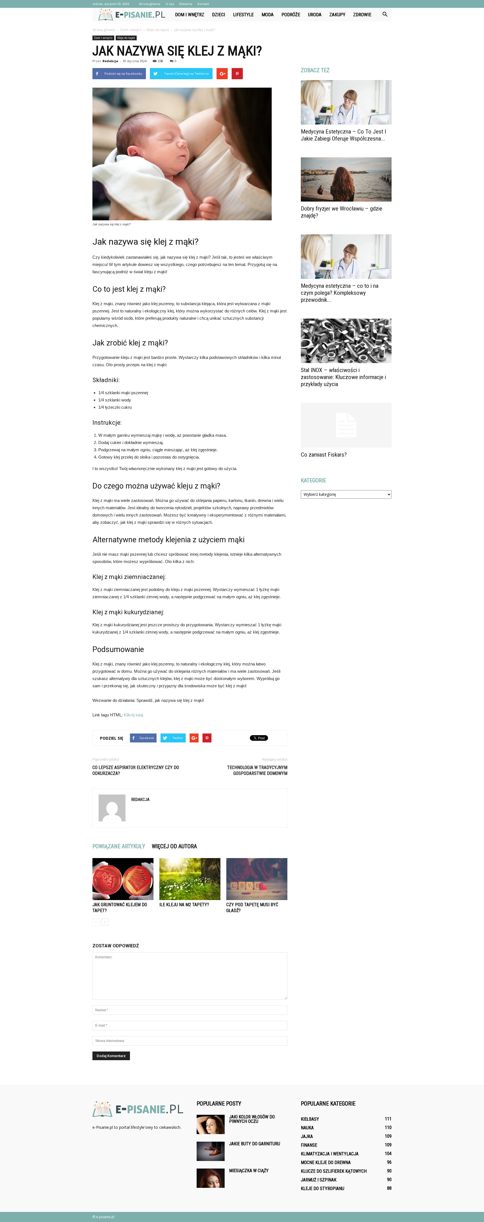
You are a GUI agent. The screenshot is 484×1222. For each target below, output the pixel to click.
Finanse (309, 1145)
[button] (385, 14)
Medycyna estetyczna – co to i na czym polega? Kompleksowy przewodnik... (339, 292)
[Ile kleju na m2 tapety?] (189, 879)
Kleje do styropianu (322, 1188)
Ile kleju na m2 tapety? (184, 904)
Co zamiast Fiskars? (324, 454)
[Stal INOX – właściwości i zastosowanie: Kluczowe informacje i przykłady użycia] (346, 341)
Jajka (307, 1136)
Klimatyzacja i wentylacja (330, 1153)
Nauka (307, 1127)
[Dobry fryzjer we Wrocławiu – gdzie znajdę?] (346, 179)
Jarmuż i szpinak (318, 1180)
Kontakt (203, 4)
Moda (268, 14)
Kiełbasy (310, 1119)
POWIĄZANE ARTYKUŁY (118, 846)
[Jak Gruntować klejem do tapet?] (122, 879)
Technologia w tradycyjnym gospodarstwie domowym (257, 770)
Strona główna (149, 4)
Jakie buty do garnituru (254, 1143)
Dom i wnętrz (189, 14)
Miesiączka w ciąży (249, 1170)
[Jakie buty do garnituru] (211, 1151)
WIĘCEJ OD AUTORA (174, 846)
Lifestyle (243, 14)
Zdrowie (362, 14)
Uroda (315, 14)
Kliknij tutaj (133, 714)
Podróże (290, 14)
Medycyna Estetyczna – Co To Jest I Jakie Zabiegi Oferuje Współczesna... (343, 135)
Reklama (185, 4)
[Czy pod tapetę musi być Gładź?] (256, 879)
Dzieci (218, 14)
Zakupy (337, 14)
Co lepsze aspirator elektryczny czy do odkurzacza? (135, 770)
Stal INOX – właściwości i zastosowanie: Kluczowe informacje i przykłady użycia (343, 377)
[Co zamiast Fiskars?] (346, 425)
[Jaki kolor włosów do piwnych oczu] (211, 1124)
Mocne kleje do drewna (326, 1162)
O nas (170, 4)
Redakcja (110, 61)
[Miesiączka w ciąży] (211, 1178)
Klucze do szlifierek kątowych (334, 1171)
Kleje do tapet (126, 38)
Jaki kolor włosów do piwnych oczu (252, 1119)
